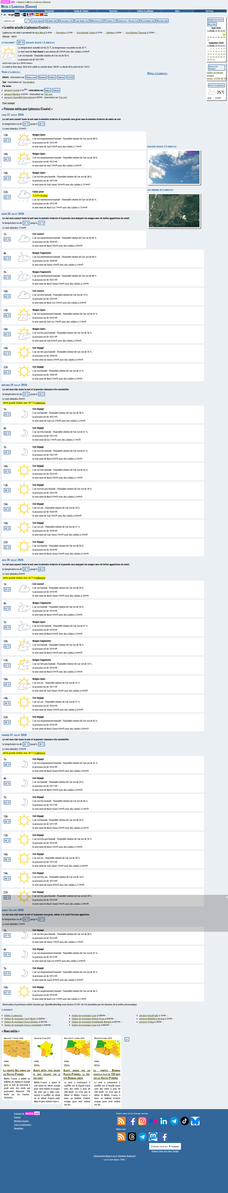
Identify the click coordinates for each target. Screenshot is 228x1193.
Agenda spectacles (215, 19)
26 (213, 37)
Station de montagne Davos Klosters (21, 1021)
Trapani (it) (110, 20)
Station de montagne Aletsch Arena (88, 1018)
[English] (33, 14)
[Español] (37, 14)
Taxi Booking (28, 82)
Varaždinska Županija (136, 32)
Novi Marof (40, 32)
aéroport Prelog (146, 1021)
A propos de (26, 1113)
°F (25, 14)
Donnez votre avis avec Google (165, 1151)
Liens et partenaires (22, 1124)
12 (221, 51)
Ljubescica (40, 402)
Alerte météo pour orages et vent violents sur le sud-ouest (46, 1074)
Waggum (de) (162, 20)
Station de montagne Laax (84, 1015)
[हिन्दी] (46, 14)
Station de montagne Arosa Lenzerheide (23, 1025)
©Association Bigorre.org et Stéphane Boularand (114, 1155)
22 (211, 57)
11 (219, 51)
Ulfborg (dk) (51, 20)
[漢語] (41, 14)
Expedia (52, 77)
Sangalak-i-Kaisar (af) (128, 20)
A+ (5, 14)
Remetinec (61, 32)
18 (219, 54)
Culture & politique (145, 10)
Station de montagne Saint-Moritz (20, 1018)
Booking (42, 77)
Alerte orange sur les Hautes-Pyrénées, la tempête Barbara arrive (76, 1074)
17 (216, 54)
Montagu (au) (97, 20)
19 (221, 54)
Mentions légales (21, 1121)
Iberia (47, 90)
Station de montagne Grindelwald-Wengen (91, 1021)
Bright (11, 14)
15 (211, 54)
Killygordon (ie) (147, 20)
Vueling (56, 90)
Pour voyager (8, 103)
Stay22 (70, 77)
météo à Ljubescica (216, 85)
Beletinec (110, 32)
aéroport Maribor (12, 94)
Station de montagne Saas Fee (86, 1025)
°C (22, 14)
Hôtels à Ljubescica (157, 73)
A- (2, 14)
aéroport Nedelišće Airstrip (151, 1018)
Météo (7, 1065)
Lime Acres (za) (82, 20)
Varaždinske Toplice (86, 32)
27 (216, 37)
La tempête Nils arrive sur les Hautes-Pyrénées (16, 1072)
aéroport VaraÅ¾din (148, 1015)
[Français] (29, 15)
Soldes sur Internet (213, 67)
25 (211, 37)
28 (219, 37)
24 (208, 37)
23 (224, 34)
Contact (17, 1117)
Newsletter (18, 1128)
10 (216, 51)
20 (224, 54)
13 (224, 51)
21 (208, 57)
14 (208, 54)
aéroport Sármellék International (19, 97)
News (17, 10)
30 (224, 37)
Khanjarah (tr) (66, 20)
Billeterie (212, 24)
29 (221, 37)
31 (208, 40)
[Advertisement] (115, 734)
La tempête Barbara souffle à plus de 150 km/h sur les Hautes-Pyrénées (106, 1074)
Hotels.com (31, 77)
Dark (17, 14)
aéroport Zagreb (11, 90)
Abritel (61, 77)
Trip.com (48, 94)
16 (213, 54)
